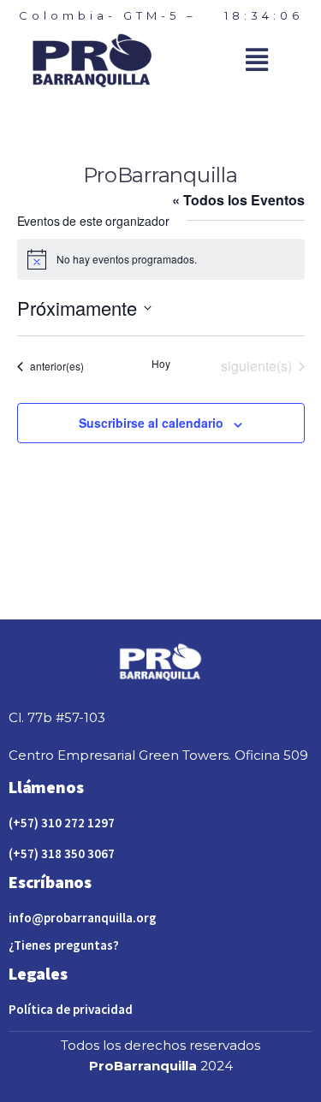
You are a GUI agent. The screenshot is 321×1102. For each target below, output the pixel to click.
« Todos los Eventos (238, 200)
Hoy (161, 363)
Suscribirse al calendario (151, 422)
